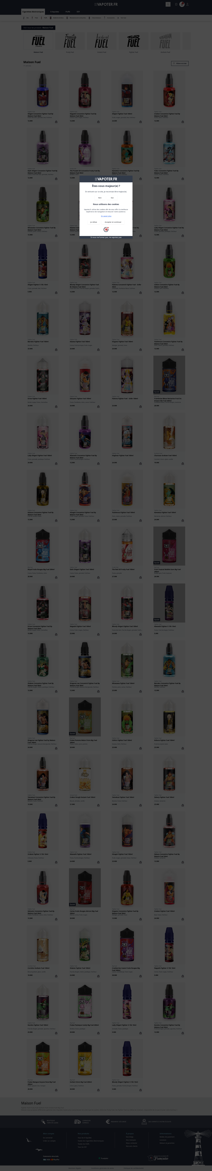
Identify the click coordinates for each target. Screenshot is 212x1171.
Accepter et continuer (113, 222)
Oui (112, 198)
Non (99, 198)
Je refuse (93, 222)
